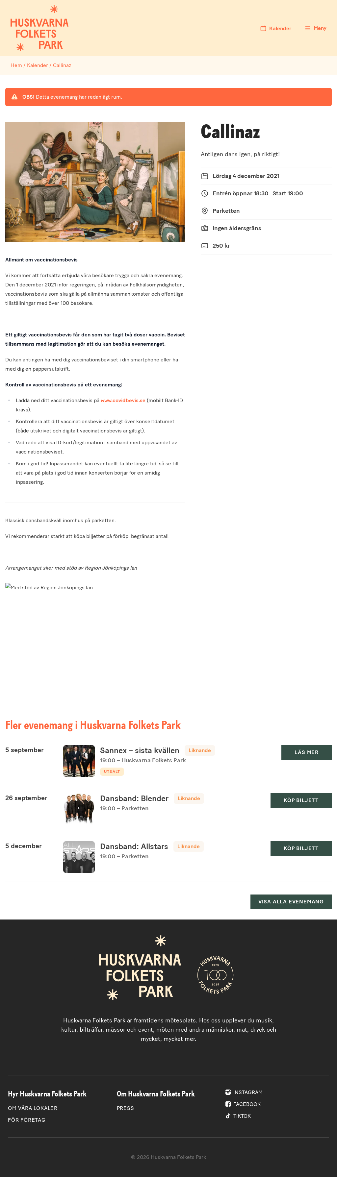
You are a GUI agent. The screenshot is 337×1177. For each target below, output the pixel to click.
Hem (16, 65)
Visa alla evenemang (291, 901)
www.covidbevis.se (123, 400)
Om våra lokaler (33, 1108)
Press (125, 1108)
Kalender (37, 65)
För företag (27, 1120)
